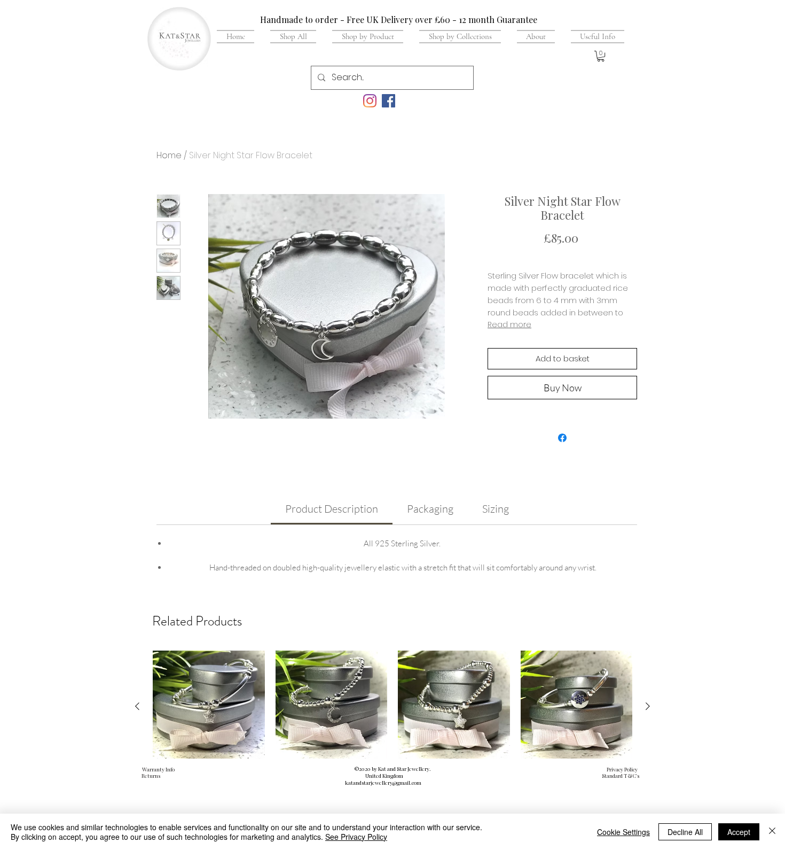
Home (169, 155)
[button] (593, 36)
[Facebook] (388, 100)
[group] (392, 736)
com (416, 782)
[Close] (772, 831)
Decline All (685, 831)
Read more (509, 324)
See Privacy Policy (356, 836)
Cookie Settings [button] (623, 831)
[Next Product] (647, 706)
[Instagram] (369, 100)
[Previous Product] (137, 706)
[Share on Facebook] (562, 437)
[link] (331, 508)
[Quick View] (209, 707)
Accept (738, 831)
